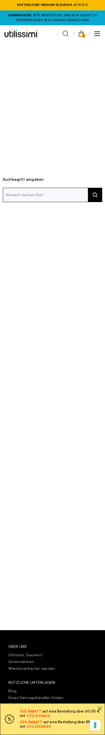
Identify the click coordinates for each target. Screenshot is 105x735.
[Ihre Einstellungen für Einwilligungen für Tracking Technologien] (95, 725)
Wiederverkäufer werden (31, 668)
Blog (12, 691)
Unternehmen (21, 661)
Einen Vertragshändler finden (35, 697)
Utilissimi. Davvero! (25, 655)
